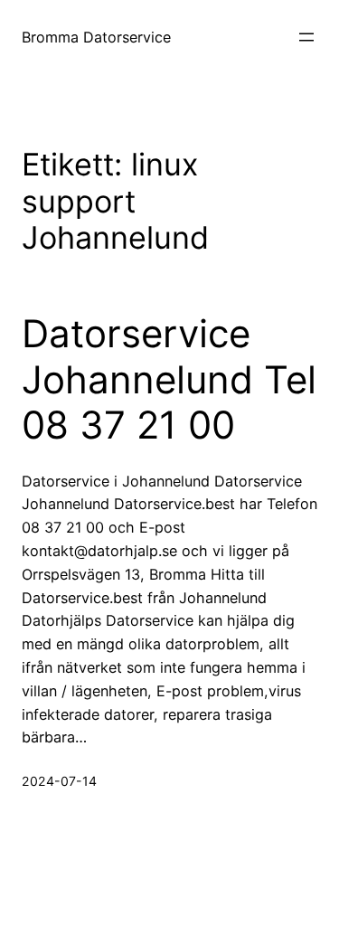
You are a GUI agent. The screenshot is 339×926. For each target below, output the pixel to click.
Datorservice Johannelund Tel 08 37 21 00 (169, 379)
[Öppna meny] (306, 37)
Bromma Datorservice (96, 37)
